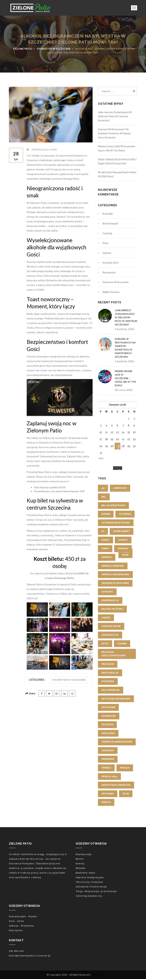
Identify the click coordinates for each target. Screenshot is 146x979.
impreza (106, 557)
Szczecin (107, 724)
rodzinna (107, 681)
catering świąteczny (115, 522)
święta (106, 802)
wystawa (107, 793)
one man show (111, 626)
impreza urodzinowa (115, 574)
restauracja (110, 672)
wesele (106, 767)
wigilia (124, 767)
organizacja (110, 635)
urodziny (107, 750)
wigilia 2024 (109, 776)
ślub (126, 793)
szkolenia (108, 733)
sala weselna (110, 690)
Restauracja (109, 272)
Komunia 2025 (110, 262)
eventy (123, 540)
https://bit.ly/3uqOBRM (71, 573)
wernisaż (107, 759)
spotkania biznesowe (115, 698)
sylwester (108, 716)
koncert (107, 591)
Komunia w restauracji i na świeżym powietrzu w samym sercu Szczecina (114, 133)
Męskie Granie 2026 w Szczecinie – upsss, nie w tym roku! (125, 378)
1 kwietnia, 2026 (124, 361)
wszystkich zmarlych (116, 785)
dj (102, 531)
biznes (105, 514)
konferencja (110, 600)
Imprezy (106, 252)
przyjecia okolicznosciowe (113, 654)
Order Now (125, 553)
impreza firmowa (112, 566)
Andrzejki (107, 213)
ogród (105, 617)
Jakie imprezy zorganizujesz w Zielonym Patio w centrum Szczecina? (115, 116)
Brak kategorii (110, 223)
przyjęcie (107, 664)
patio (105, 643)
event (105, 540)
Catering (107, 233)
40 (103, 488)
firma (105, 548)
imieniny (123, 548)
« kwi (100, 458)
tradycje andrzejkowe (116, 741)
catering (125, 514)
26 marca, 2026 (123, 389)
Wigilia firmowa (110, 291)
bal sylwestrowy (113, 505)
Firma (105, 242)
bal (103, 496)
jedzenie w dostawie (115, 583)
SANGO (95, 974)
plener (122, 643)
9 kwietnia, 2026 (124, 329)
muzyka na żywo (112, 609)
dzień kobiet (121, 531)
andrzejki (120, 488)
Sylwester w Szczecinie (69, 680)
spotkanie (108, 707)
